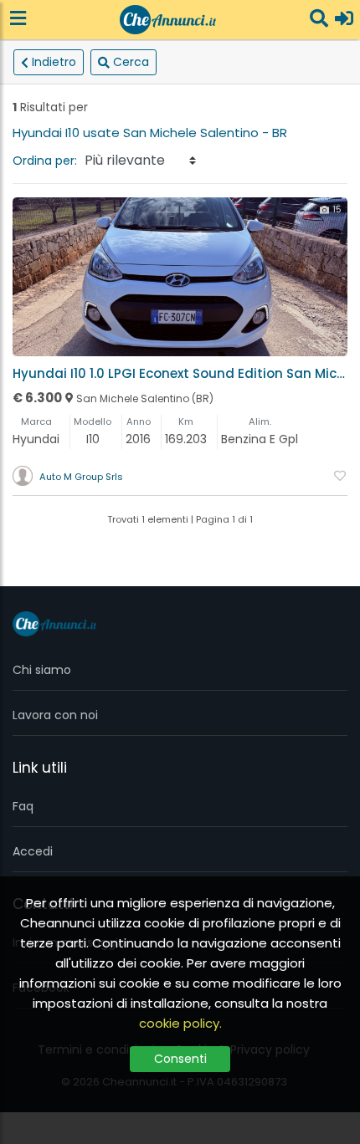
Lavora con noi (55, 715)
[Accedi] (344, 19)
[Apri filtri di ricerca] (319, 19)
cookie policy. (180, 1023)
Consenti (180, 1058)
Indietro (54, 62)
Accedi (33, 851)
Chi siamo (42, 669)
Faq (23, 806)
